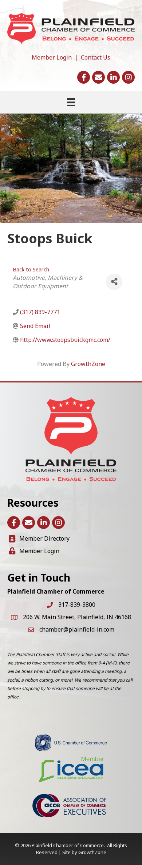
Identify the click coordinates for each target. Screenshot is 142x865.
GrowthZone (88, 364)
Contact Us (95, 57)
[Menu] (71, 102)
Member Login (52, 57)
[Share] (114, 282)
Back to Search (31, 269)
